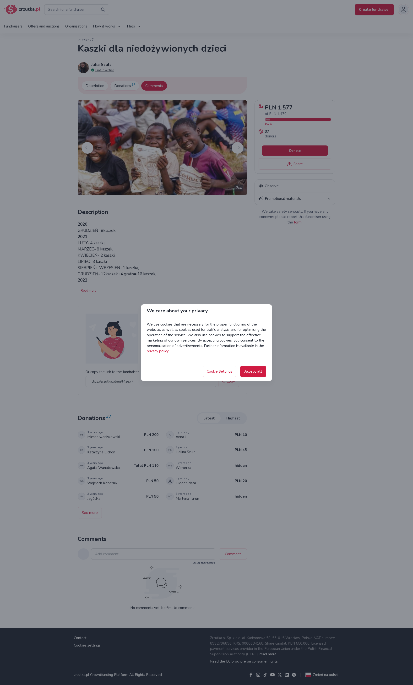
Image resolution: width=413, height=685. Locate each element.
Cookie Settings (219, 371)
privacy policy (157, 351)
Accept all (253, 371)
